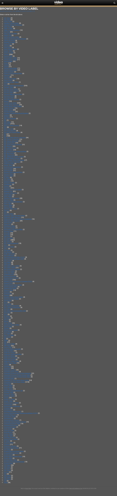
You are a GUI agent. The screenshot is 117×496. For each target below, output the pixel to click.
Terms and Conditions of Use (75, 488)
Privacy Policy (28, 488)
